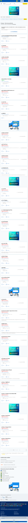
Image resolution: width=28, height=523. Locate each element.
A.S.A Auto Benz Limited (5, 277)
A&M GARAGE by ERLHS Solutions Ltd (7, 90)
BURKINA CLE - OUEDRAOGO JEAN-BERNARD (7, 462)
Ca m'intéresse (14, 31)
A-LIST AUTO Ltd (4, 144)
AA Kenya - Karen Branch (5, 415)
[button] (25, 1)
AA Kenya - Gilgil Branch (5, 382)
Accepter (14, 521)
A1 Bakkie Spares (4, 323)
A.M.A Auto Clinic (4, 243)
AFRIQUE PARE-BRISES (3, 459)
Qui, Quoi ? (4, 3)
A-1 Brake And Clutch (4, 132)
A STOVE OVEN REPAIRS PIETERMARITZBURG (9, 35)
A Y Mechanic (3, 45)
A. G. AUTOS (3, 188)
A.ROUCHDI (3, 267)
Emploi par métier (2, 513)
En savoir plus (3, 518)
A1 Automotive (3, 299)
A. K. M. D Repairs (4, 200)
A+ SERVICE (3, 113)
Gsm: (22, 37)
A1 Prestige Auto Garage (5, 358)
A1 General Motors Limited (5, 336)
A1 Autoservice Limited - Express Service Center (9, 310)
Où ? (14, 3)
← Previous (1, 450)
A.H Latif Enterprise (4, 221)
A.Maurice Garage (4, 256)
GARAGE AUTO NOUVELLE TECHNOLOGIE (9, 464)
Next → (26, 450)
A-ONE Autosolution (4, 155)
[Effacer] (10, 3)
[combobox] (1, 3)
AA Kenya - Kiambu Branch (5, 438)
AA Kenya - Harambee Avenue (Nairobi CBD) (8, 393)
